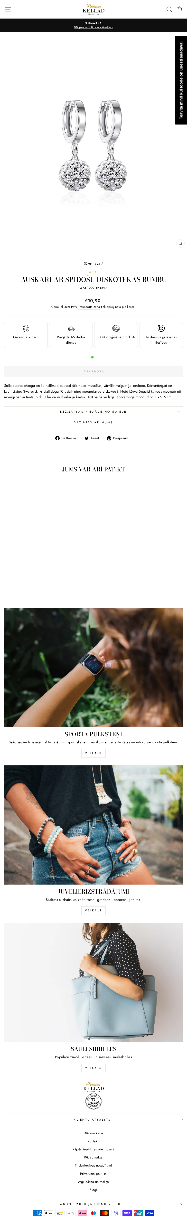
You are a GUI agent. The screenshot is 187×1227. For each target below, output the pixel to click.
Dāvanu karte (93, 1133)
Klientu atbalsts (92, 1119)
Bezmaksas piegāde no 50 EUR (93, 411)
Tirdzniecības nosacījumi (93, 1165)
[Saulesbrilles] (93, 982)
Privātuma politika (93, 1173)
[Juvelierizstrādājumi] (93, 825)
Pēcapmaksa (93, 1157)
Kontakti (93, 1141)
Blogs (94, 1189)
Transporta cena (89, 307)
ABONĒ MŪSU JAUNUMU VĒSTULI (92, 1204)
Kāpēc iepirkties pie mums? (94, 1149)
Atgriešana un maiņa (93, 1181)
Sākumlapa (92, 263)
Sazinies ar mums (93, 422)
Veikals (93, 753)
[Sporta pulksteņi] (93, 667)
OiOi (93, 272)
